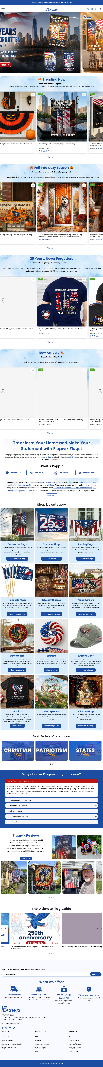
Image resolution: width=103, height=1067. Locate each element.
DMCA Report (73, 1051)
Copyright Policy (75, 1048)
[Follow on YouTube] (10, 1028)
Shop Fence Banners (85, 614)
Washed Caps (86, 655)
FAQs (37, 1037)
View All (50, 157)
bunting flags (16, 485)
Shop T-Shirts (17, 726)
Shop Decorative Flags (17, 559)
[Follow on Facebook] (2, 1028)
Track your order (7, 1040)
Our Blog (38, 1040)
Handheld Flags (17, 600)
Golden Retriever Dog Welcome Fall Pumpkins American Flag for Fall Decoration (54, 235)
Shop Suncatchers (17, 670)
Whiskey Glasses (51, 600)
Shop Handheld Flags (17, 614)
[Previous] (3, 115)
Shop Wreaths (51, 670)
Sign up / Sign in (40, 1048)
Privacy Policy (74, 1040)
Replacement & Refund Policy (12, 1044)
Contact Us (5, 1037)
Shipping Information (9, 1048)
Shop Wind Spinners (51, 726)
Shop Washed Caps (86, 670)
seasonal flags (46, 457)
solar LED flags (48, 485)
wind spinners (19, 490)
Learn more (26, 858)
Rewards (38, 1051)
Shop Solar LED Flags (85, 726)
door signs (75, 488)
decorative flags (45, 482)
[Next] (100, 115)
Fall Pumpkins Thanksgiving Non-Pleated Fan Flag (50, 144)
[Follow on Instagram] (6, 1028)
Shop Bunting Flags (86, 559)
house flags (84, 482)
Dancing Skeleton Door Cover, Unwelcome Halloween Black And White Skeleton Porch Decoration (63, 420)
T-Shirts (17, 711)
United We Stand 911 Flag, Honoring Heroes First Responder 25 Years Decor (63, 330)
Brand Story (73, 1037)
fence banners (86, 488)
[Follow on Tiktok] (14, 1028)
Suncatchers (17, 655)
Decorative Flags (17, 544)
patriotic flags (72, 457)
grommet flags (28, 485)
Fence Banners (86, 600)
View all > (51, 897)
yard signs (33, 490)
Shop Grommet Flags (51, 559)
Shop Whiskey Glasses (51, 614)
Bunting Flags (85, 544)
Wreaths (51, 655)
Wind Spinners (51, 711)
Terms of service (75, 1044)
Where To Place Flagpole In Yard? (49, 946)
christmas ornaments (62, 488)
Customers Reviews (42, 1044)
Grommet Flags (51, 544)
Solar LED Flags (85, 711)
